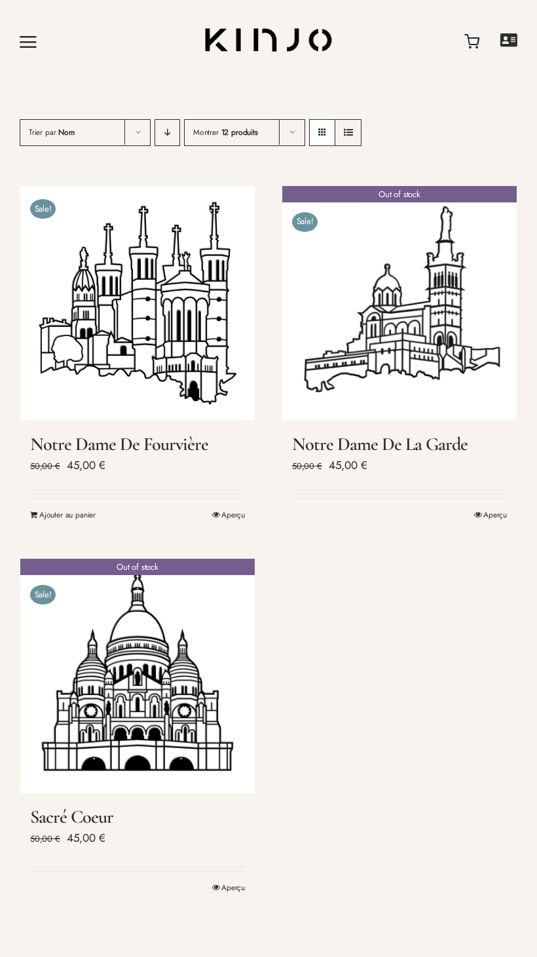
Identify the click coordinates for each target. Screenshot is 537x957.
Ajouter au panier (67, 515)
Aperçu (233, 515)
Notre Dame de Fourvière (119, 444)
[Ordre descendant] (167, 132)
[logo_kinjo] (268, 16)
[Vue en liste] (348, 132)
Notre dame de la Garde (380, 444)
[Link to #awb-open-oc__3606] (508, 40)
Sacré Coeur (71, 817)
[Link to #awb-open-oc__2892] (67, 42)
